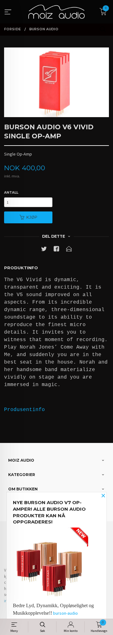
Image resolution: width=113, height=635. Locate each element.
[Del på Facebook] (56, 250)
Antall (11, 193)
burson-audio (65, 613)
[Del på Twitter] (44, 250)
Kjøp (31, 217)
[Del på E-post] (69, 250)
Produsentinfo (24, 410)
